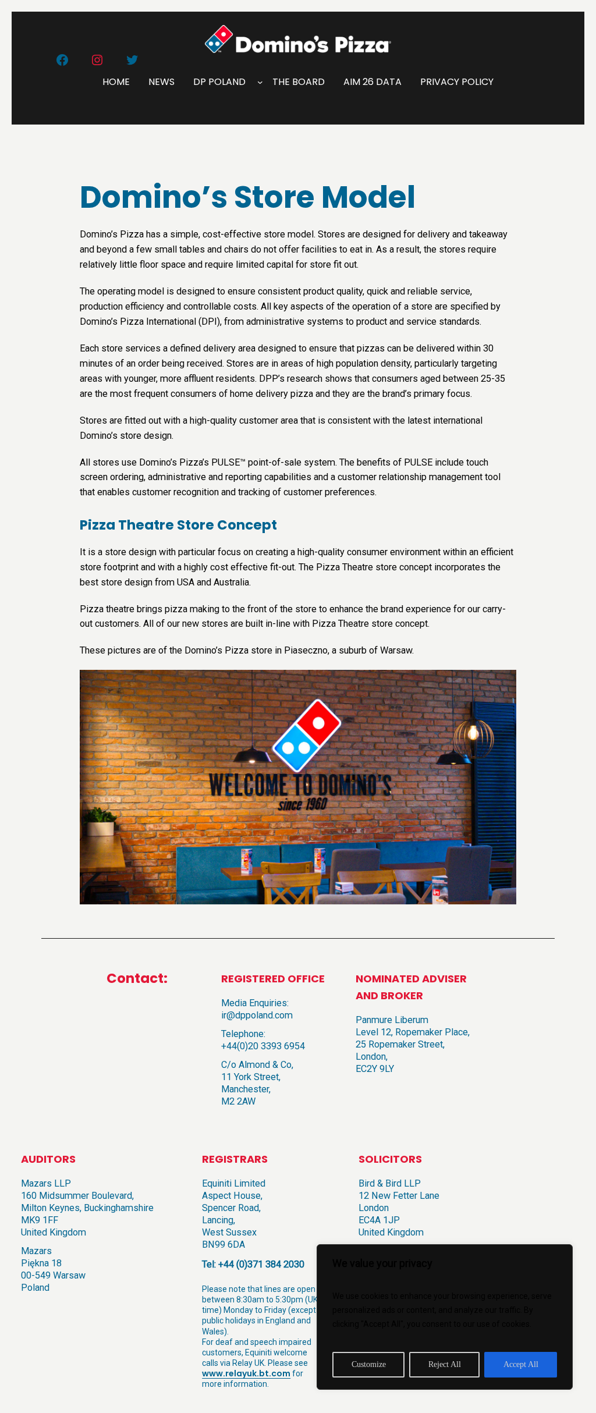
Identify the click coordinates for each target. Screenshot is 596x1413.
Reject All (444, 1364)
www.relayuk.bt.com (246, 1373)
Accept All (520, 1364)
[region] (445, 1317)
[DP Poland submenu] (260, 82)
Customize (369, 1364)
